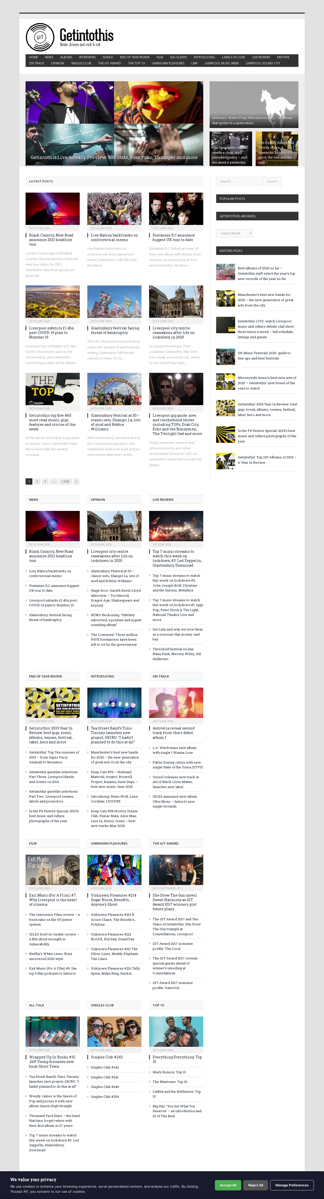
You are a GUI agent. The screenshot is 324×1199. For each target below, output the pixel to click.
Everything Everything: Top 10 (177, 1059)
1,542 (65, 481)
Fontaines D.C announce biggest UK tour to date (174, 237)
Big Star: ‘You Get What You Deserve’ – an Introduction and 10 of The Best (177, 1111)
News (49, 57)
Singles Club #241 (104, 1077)
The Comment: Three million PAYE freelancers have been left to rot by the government (114, 639)
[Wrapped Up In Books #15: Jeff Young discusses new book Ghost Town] (53, 1034)
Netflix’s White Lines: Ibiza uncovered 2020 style (50, 956)
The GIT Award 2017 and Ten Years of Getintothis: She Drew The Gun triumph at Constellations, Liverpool (177, 926)
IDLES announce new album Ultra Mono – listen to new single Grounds (175, 801)
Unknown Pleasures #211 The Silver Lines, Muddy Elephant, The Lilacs (114, 954)
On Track (36, 63)
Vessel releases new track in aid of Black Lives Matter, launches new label (176, 782)
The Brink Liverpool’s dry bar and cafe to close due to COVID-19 (100, 157)
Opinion (57, 63)
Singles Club (81, 63)
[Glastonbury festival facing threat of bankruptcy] (114, 303)
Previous (34, 120)
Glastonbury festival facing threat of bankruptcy (115, 330)
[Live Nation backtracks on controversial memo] (114, 210)
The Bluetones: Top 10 (170, 1081)
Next (194, 120)
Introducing (204, 57)
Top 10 (158, 1005)
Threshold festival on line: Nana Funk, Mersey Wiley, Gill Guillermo (177, 654)
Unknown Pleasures (168, 63)
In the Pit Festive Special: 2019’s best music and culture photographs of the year (54, 816)
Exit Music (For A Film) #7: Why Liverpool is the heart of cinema (53, 900)
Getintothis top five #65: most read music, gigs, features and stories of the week (52, 422)
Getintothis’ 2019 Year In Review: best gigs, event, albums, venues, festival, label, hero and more (51, 735)
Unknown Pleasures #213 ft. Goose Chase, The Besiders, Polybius (113, 919)
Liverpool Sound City (263, 63)
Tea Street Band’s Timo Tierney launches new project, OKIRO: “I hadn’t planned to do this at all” (113, 735)
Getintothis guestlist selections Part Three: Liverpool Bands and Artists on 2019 (53, 777)
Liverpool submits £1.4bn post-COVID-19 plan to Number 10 (51, 333)
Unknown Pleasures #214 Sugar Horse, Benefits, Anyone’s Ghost (113, 900)
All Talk (36, 1005)
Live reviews (261, 57)
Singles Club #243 (107, 1057)
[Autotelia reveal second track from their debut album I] (176, 705)
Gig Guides (178, 57)
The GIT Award (109, 63)
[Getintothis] (73, 36)
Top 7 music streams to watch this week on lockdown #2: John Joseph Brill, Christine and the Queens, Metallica (176, 583)
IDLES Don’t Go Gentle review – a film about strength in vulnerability (54, 939)
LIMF (194, 63)
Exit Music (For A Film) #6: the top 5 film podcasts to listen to (53, 971)
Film (160, 57)
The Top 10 (136, 63)
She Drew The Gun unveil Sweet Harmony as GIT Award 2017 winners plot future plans (175, 902)
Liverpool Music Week (222, 63)
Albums (66, 57)
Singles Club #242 (105, 1067)
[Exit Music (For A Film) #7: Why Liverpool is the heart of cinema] (53, 872)
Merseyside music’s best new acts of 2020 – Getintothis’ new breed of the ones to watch (267, 382)
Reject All (255, 1185)
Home (33, 57)
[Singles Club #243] (114, 1034)
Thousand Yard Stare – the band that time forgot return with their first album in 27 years (54, 1120)
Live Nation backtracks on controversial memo (114, 237)
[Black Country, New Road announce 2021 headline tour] (53, 210)
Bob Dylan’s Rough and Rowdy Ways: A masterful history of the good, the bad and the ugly (277, 152)
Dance (108, 57)
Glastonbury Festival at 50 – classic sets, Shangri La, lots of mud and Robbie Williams (115, 422)
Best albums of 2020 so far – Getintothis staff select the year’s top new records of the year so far (266, 273)
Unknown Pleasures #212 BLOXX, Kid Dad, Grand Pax (112, 937)
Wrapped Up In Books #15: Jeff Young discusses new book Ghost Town (52, 1061)
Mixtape (283, 57)
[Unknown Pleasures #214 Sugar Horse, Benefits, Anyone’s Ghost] (114, 872)
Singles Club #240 (105, 1086)
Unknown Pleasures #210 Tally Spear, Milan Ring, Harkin (115, 971)
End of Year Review (135, 57)
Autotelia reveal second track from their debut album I (174, 733)
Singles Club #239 (105, 1096)
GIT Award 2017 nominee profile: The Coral (173, 946)
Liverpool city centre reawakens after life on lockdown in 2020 (174, 333)
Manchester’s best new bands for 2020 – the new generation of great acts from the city (115, 757)
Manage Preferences (292, 1185)
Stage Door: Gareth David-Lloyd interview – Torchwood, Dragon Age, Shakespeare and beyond (116, 598)
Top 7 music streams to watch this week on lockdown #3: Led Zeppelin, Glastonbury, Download (177, 558)
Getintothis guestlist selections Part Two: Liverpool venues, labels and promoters (53, 796)
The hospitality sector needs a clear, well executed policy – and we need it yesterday (229, 155)
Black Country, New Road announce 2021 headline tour (51, 240)
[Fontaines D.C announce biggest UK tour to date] (176, 210)
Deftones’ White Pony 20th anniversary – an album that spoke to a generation (252, 120)
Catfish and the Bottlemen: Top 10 (177, 1094)
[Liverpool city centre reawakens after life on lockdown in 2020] (176, 303)
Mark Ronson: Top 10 (169, 1072)
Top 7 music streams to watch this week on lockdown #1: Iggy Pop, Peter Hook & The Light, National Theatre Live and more (178, 610)
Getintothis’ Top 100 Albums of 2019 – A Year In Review (267, 460)
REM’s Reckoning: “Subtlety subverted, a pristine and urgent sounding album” (116, 620)
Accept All (228, 1185)
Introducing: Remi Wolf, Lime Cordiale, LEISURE (114, 799)
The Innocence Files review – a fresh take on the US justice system (54, 919)
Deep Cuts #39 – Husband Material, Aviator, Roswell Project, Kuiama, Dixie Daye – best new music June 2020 (114, 779)
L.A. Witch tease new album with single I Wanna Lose (175, 750)
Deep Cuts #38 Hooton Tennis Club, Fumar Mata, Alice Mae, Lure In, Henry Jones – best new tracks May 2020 (114, 818)
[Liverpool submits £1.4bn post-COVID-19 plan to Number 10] (53, 303)
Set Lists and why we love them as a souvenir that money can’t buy (178, 634)
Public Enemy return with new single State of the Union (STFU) (178, 765)
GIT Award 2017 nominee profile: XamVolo (173, 985)
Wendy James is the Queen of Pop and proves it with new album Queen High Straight (53, 1101)
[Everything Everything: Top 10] (176, 1034)
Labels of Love (233, 57)
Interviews (87, 57)
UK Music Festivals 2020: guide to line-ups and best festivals (264, 355)
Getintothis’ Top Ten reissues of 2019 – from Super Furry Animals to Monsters (54, 757)
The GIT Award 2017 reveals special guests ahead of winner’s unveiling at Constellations (175, 965)
